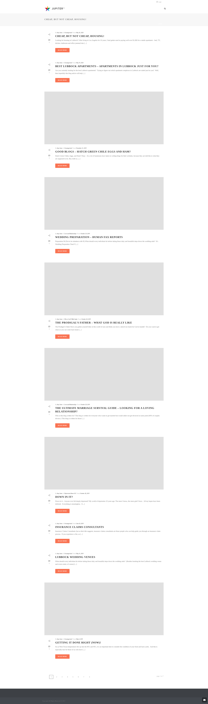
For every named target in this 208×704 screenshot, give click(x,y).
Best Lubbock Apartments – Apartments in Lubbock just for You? (106, 66)
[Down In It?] (104, 463)
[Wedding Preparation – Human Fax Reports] (104, 203)
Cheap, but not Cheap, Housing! (79, 36)
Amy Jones (59, 32)
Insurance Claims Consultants (79, 527)
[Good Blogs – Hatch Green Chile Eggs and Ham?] (104, 118)
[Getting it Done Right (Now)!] (104, 609)
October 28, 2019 (86, 319)
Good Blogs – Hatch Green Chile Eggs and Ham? (93, 151)
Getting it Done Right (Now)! (78, 642)
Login (159, 2)
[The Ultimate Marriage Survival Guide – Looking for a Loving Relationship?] (104, 374)
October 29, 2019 (85, 233)
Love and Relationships (70, 233)
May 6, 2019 (79, 639)
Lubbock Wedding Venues (75, 557)
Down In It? (64, 496)
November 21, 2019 (81, 148)
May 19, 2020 (79, 63)
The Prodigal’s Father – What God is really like (93, 322)
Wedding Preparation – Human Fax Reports (89, 237)
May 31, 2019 (79, 553)
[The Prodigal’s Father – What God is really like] (104, 288)
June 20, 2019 (80, 523)
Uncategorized (68, 32)
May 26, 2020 (79, 32)
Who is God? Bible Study (70, 319)
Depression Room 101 (70, 493)
